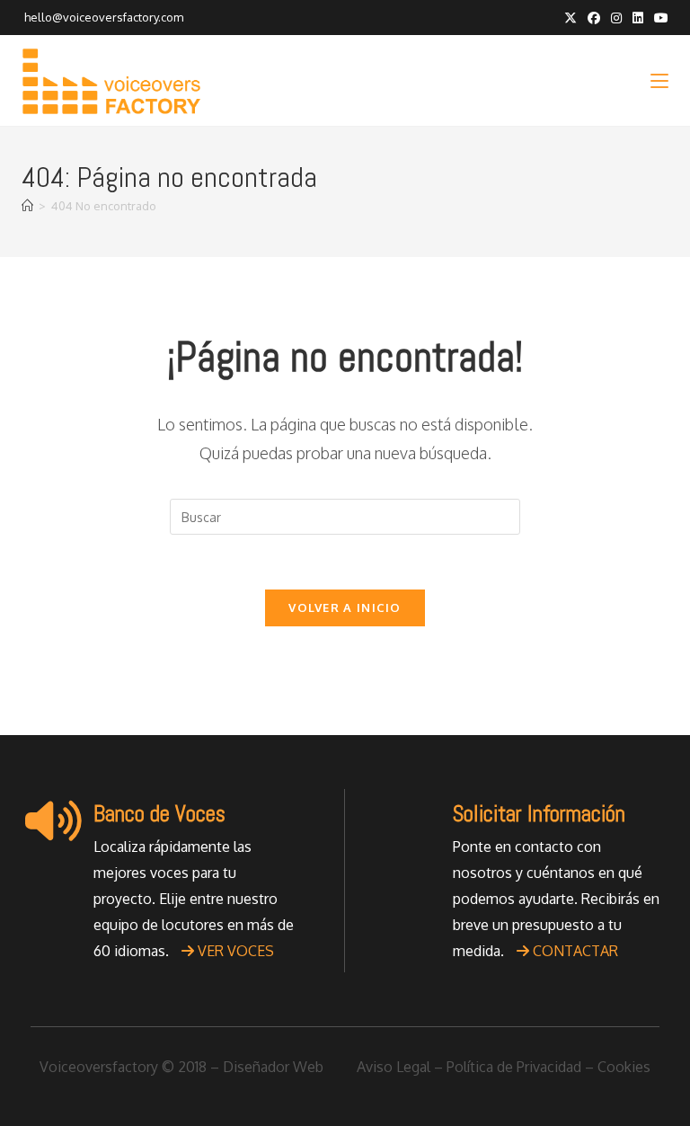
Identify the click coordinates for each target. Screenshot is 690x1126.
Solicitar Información (539, 814)
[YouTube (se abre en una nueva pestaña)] (658, 18)
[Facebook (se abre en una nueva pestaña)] (594, 18)
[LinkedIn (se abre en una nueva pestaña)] (638, 18)
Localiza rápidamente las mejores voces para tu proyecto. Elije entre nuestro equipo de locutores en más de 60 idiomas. (193, 898)
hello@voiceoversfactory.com (102, 17)
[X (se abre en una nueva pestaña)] (570, 18)
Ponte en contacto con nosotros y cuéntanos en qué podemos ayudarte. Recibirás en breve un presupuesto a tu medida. (556, 898)
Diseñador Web (273, 1067)
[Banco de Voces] (53, 820)
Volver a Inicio (345, 607)
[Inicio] (27, 206)
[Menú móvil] (659, 80)
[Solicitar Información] (412, 820)
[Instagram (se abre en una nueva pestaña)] (616, 18)
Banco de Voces (159, 814)
